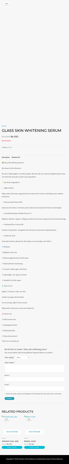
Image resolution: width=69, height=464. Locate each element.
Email (7, 385)
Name (7, 375)
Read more (12, 447)
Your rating (9, 357)
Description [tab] (6, 157)
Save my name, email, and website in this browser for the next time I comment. (34, 394)
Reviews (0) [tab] (16, 157)
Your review (10, 362)
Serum (4, 126)
